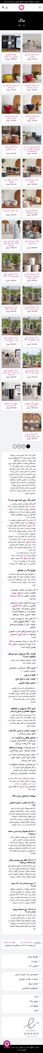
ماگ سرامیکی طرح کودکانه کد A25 (11, 308)
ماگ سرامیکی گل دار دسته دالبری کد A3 (32, 308)
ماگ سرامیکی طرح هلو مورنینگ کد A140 (11, 275)
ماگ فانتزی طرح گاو (11, 211)
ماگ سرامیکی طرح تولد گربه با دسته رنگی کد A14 (11, 373)
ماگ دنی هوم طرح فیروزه (11, 181)
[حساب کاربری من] (7, 7)
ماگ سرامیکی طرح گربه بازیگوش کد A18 (32, 339)
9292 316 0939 (9, 942)
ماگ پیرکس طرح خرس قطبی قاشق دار (32, 435)
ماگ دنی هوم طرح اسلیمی (32, 181)
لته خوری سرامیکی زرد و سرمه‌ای (11, 86)
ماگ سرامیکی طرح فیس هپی (32, 242)
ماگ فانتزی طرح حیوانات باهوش (32, 212)
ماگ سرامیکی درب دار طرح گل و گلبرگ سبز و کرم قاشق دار (32, 149)
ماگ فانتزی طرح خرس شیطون (11, 148)
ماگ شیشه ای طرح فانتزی (32, 56)
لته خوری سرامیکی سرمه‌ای (32, 117)
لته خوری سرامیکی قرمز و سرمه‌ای (32, 86)
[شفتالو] (21, 7)
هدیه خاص (31, 783)
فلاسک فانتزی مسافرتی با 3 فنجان (11, 56)
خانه (24, 25)
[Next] (15, 446)
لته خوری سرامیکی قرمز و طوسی (11, 117)
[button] (40, 7)
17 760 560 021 (26, 942)
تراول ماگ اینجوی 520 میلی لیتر (32, 404)
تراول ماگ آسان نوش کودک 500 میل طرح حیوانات (11, 243)
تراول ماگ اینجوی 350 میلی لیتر (11, 404)
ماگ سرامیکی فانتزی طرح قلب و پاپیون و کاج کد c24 (32, 276)
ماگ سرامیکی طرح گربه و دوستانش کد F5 (11, 340)
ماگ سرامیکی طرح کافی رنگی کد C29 (32, 372)
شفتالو (17, 783)
